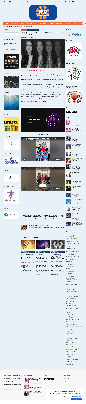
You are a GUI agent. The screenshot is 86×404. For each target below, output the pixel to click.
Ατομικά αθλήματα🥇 (72, 238)
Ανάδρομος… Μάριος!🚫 (72, 296)
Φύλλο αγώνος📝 (71, 333)
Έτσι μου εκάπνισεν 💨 (71, 321)
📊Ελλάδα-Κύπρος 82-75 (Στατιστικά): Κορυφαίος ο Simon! (77, 208)
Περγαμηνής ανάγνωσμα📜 (56, 23)
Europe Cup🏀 (70, 314)
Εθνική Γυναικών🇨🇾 (71, 283)
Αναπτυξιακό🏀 (70, 271)
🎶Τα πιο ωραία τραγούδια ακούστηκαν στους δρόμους (22, 26)
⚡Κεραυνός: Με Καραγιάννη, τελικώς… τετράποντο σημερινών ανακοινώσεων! (76, 122)
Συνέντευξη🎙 (69, 346)
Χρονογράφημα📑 (70, 361)
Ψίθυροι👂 (68, 362)
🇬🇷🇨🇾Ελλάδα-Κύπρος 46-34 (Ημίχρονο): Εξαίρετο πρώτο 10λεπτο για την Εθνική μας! (77, 224)
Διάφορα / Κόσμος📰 (71, 268)
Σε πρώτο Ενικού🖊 (71, 266)
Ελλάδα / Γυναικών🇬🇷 (72, 306)
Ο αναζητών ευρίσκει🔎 (71, 324)
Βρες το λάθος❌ (70, 258)
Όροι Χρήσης (67, 378)
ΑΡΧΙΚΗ (6, 23)
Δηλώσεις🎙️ (70, 246)
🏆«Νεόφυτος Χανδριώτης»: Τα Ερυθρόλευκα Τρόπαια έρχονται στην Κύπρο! (76, 166)
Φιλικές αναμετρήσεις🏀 (73, 291)
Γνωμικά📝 (69, 253)
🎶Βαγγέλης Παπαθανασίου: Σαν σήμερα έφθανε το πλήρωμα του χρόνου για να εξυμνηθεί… (42, 257)
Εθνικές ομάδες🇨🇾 (70, 278)
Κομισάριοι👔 (70, 356)
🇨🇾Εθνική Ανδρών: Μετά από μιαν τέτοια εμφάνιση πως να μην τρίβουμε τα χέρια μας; (77, 201)
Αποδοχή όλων (76, 399)
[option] (22, 26)
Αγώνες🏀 (69, 329)
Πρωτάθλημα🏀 (70, 276)
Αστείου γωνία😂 (70, 249)
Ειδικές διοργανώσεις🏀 (71, 284)
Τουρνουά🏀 (70, 287)
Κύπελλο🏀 (69, 273)
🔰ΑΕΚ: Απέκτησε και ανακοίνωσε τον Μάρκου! (77, 181)
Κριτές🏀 (69, 357)
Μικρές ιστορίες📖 (71, 299)
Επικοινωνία (29, 1)
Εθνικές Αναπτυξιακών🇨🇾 (73, 279)
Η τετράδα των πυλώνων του (21, 1)
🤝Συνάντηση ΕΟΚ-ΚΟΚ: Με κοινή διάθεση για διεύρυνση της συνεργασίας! (76, 138)
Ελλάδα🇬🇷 (68, 303)
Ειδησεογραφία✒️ (71, 248)
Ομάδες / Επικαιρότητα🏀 (73, 243)
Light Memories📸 (70, 235)
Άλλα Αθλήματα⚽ (70, 236)
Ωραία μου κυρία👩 (70, 364)
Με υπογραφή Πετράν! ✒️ (71, 323)
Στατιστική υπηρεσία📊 (72, 359)
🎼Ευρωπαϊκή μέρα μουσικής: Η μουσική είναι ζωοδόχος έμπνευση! (27, 256)
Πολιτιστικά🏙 (69, 335)
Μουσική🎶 (24, 30)
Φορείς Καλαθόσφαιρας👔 (72, 353)
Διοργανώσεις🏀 (70, 269)
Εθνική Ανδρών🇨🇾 (71, 281)
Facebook (65, 1)
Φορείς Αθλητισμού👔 (71, 351)
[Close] (82, 390)
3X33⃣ (68, 286)
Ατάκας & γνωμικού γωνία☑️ (72, 251)
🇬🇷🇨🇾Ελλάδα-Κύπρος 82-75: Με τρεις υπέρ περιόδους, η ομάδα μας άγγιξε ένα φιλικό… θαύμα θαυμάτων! (77, 216)
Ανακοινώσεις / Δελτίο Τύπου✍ (17, 23)
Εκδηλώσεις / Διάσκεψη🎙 (71, 301)
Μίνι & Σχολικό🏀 (71, 274)
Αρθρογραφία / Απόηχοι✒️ (31, 23)
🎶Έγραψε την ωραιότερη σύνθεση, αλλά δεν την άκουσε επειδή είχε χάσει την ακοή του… (57, 257)
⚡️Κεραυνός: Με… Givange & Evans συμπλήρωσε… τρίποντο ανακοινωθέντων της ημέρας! (77, 130)
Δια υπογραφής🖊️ (43, 23)
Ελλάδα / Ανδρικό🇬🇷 (71, 305)
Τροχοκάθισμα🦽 (71, 289)
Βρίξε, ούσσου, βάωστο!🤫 (72, 259)
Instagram (76, 1)
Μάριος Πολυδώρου (44, 261)
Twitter (73, 1)
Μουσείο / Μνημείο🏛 (72, 338)
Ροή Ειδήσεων (36, 1)
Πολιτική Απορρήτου (77, 396)
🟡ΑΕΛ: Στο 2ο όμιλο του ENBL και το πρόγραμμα (77, 187)
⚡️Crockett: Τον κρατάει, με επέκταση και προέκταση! (77, 159)
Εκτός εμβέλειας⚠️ (71, 298)
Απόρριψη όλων (64, 399)
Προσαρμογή (53, 399)
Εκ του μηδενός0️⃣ (70, 294)
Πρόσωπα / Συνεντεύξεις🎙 (70, 23)
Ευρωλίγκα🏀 (70, 317)
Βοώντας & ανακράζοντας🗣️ (72, 256)
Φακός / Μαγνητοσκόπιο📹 (72, 349)
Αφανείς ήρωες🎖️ (70, 254)
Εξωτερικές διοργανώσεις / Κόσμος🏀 (74, 311)
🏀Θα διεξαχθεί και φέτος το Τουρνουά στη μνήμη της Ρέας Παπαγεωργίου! (77, 174)
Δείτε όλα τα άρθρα (44, 225)
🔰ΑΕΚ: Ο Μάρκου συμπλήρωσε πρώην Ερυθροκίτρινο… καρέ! (76, 153)
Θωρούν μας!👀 (70, 264)
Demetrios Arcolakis (78, 402)
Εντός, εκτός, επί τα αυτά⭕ (72, 308)
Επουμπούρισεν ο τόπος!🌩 (72, 319)
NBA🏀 (68, 316)
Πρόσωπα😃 (68, 344)
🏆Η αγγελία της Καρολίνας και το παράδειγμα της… (75, 194)
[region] (65, 395)
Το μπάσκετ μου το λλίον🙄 (72, 348)
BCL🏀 (68, 312)
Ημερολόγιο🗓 (70, 331)
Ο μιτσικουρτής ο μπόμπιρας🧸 (73, 326)
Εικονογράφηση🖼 (70, 293)
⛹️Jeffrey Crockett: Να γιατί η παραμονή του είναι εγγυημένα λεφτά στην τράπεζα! (76, 146)
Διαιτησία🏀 (70, 354)
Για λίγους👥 (69, 261)
